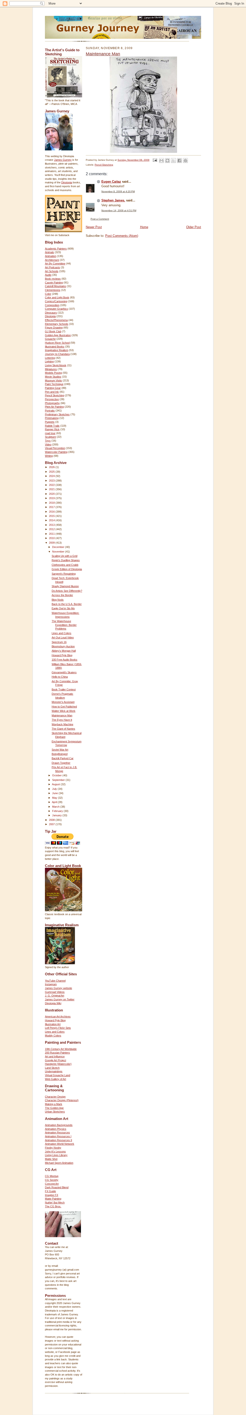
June (55, 793)
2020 (52, 493)
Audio (48, 274)
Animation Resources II (58, 1140)
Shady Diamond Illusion (65, 586)
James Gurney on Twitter (59, 999)
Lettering (50, 357)
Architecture (52, 259)
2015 (52, 516)
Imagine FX (51, 1195)
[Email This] (161, 160)
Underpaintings (53, 1071)
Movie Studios (53, 376)
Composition (52, 305)
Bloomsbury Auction (63, 646)
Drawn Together (61, 762)
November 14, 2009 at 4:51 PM (118, 210)
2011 (52, 533)
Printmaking (52, 418)
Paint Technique (54, 384)
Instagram (51, 984)
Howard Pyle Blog (62, 655)
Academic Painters (56, 248)
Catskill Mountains (55, 286)
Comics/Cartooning (56, 301)
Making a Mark (53, 1104)
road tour (50, 433)
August (56, 784)
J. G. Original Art (54, 995)
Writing (49, 455)
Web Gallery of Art (55, 1079)
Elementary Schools (56, 323)
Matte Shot (51, 1159)
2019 (52, 498)
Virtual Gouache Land (57, 1075)
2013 (52, 524)
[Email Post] (155, 160)
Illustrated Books (54, 346)
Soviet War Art (60, 749)
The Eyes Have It (62, 719)
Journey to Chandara (57, 354)
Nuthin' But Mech (55, 1202)
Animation (50, 256)
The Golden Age (54, 1107)
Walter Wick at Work (63, 710)
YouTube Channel (55, 980)
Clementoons (52, 290)
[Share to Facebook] (179, 160)
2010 (52, 538)
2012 (52, 529)
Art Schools (51, 271)
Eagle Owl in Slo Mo (63, 608)
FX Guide (50, 1191)
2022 (52, 484)
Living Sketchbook (55, 365)
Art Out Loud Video (63, 637)
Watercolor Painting (56, 451)
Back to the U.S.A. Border (67, 604)
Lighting (49, 361)
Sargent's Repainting (64, 573)
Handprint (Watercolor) (58, 1063)
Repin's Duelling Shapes (66, 560)
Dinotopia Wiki (53, 1003)
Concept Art (52, 1183)
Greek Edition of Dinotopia (67, 569)
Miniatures (51, 369)
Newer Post (94, 227)
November (58, 551)
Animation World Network (59, 1143)
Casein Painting (54, 282)
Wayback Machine (62, 724)
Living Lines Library (56, 1155)
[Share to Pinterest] (185, 160)
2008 (52, 819)
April (55, 802)
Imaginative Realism (56, 350)
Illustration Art (53, 1024)
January (57, 815)
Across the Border (62, 595)
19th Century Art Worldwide (61, 1049)
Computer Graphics (56, 308)
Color (48, 293)
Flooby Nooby (53, 1147)
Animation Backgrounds (59, 1125)
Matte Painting (53, 1198)
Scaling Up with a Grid (64, 555)
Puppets (50, 421)
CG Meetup (51, 1176)
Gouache (50, 338)
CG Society (51, 1179)
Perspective (52, 399)
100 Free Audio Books (64, 659)
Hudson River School (57, 342)
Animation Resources (57, 1132)
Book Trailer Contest (64, 689)
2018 (52, 502)
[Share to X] (173, 160)
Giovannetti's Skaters (64, 672)
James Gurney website (58, 988)
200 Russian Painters (57, 1052)
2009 (52, 542)
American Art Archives (58, 1016)
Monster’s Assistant (63, 702)
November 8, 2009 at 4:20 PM (118, 191)
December (58, 547)
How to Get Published (64, 706)
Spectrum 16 (59, 642)
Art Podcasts (52, 267)
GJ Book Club (53, 331)
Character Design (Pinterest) (62, 1100)
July (55, 788)
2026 (52, 467)
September (59, 779)
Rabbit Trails (52, 425)
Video (48, 444)
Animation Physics (55, 1128)
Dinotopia (66, 182)
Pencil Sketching (54, 395)
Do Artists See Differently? (67, 590)
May (55, 797)
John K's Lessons (55, 1151)
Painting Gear (53, 387)
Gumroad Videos (55, 991)
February (58, 811)
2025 (52, 471)
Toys (48, 440)
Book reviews (53, 278)
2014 (52, 520)
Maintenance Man (62, 715)
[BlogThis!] (167, 160)
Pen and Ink (52, 391)
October (57, 775)
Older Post (193, 227)
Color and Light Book (57, 297)
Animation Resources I (58, 1136)
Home (144, 227)
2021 (52, 489)
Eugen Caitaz (111, 181)
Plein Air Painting (54, 406)
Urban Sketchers (55, 1111)
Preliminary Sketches (57, 414)
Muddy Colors (53, 1035)
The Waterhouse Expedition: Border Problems (64, 625)
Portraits (50, 410)
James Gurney (63, 159)
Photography (52, 403)
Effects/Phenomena (56, 320)
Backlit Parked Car (63, 758)
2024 (52, 476)
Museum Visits (53, 380)
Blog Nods (58, 599)
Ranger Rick (52, 429)
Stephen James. (113, 200)
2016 (52, 511)
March (56, 806)
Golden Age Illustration (58, 335)
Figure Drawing (54, 327)
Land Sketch (52, 1067)
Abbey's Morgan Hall (64, 650)
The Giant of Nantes (63, 728)
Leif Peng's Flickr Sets (58, 1027)
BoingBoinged (60, 754)
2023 (52, 480)
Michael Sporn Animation (59, 1162)
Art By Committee (55, 263)
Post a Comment (100, 219)
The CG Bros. (53, 1206)
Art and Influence (55, 1056)
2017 (52, 507)
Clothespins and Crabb (65, 564)
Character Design (55, 1096)
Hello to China (60, 676)
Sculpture (50, 436)
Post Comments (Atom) (121, 236)
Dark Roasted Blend (56, 1187)
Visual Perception (55, 448)
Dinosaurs (51, 312)
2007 (52, 824)
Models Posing (53, 372)
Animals (49, 252)
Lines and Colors (61, 633)
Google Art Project (55, 1060)
